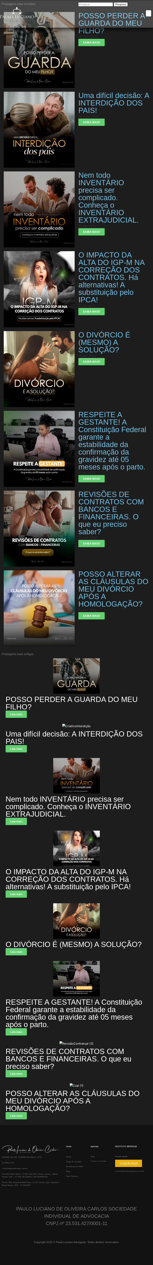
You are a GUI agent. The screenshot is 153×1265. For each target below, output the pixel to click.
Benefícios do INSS (74, 1166)
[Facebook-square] (3, 1190)
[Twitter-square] (16, 1190)
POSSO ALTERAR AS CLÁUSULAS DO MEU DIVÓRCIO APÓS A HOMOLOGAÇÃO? (73, 1100)
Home (68, 1157)
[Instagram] (7, 1190)
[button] (148, 13)
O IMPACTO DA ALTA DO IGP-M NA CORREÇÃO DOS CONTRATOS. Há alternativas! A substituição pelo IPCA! (68, 879)
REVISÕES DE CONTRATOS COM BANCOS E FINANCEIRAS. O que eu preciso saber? (68, 1058)
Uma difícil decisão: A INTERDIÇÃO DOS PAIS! (74, 737)
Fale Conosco (72, 1176)
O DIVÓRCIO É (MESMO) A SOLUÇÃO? (74, 944)
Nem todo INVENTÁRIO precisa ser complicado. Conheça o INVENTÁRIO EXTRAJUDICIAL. (68, 806)
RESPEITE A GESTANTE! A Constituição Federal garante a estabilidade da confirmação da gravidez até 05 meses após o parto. (74, 1013)
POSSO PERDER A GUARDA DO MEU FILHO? (72, 703)
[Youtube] (11, 1190)
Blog (68, 1171)
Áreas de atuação (74, 1162)
